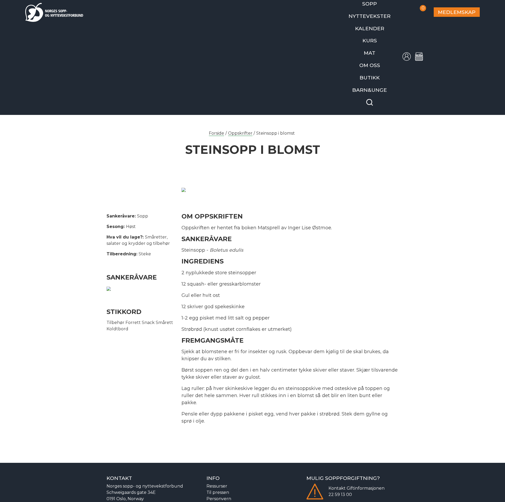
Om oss (378, 58)
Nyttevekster (378, 14)
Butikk (378, 69)
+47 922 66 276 (122, 494)
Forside (216, 122)
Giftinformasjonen (366, 477)
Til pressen (217, 482)
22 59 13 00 (340, 484)
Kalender (378, 25)
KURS (378, 36)
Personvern (218, 488)
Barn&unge (378, 80)
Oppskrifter (240, 122)
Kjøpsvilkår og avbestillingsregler (241, 494)
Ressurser (216, 475)
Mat (378, 47)
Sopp (378, 3)
